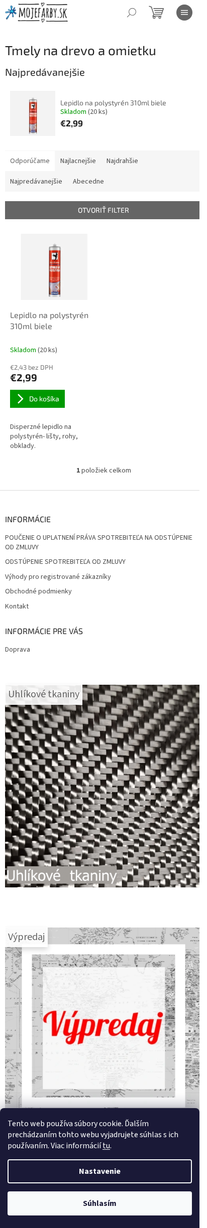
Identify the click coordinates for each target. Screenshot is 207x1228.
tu (106, 1145)
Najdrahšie (122, 161)
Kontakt (17, 606)
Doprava (17, 650)
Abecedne (88, 182)
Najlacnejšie (78, 161)
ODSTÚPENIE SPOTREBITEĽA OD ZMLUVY (65, 562)
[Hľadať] (132, 13)
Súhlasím (100, 1203)
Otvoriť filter (103, 210)
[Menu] (184, 13)
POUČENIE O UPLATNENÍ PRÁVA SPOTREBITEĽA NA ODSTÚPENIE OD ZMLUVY (98, 542)
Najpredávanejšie (36, 182)
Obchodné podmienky (38, 591)
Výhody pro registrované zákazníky (58, 577)
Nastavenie (100, 1171)
